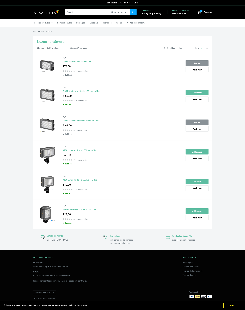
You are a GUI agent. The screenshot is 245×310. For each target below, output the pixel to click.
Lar (34, 31)
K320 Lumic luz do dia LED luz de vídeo (80, 179)
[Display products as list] (202, 48)
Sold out (197, 63)
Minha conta (178, 13)
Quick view (197, 70)
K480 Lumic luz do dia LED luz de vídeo (80, 150)
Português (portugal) (42, 292)
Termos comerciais (190, 266)
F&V (64, 58)
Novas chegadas (64, 22)
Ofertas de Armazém (135, 22)
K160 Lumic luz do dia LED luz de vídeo (79, 209)
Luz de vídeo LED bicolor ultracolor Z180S (81, 120)
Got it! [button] (232, 305)
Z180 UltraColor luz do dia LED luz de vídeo (81, 91)
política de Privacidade (192, 271)
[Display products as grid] (207, 48)
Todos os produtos (41, 22)
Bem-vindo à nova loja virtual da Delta (122, 3)
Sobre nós (107, 22)
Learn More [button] (82, 305)
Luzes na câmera (45, 31)
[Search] (133, 12)
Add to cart (197, 92)
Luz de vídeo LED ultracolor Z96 (77, 61)
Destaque (80, 22)
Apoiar (119, 22)
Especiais (93, 22)
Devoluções (187, 262)
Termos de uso (189, 275)
